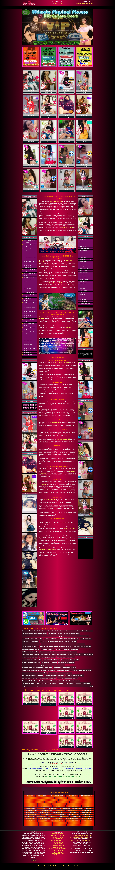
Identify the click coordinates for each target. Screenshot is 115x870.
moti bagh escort (89, 799)
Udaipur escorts (83, 261)
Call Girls (84, 7)
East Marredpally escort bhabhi (49, 662)
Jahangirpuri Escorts (77, 808)
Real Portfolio (50, 7)
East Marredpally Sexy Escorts (48, 678)
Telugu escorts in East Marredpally (31, 686)
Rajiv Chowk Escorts (29, 816)
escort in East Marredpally (67, 227)
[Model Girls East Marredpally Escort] (29, 208)
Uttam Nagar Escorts (45, 818)
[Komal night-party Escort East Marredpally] (29, 483)
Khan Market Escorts (87, 822)
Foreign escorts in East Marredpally (83, 654)
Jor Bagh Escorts (89, 808)
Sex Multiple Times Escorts (45, 636)
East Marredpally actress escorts (47, 657)
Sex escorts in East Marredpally (30, 657)
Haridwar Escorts (84, 279)
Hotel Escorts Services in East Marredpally (33, 665)
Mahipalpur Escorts (30, 812)
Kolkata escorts (83, 244)
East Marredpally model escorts (65, 654)
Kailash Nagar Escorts (46, 810)
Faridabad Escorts (88, 806)
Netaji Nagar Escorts (87, 812)
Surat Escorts (83, 292)
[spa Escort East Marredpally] (85, 507)
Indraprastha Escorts (60, 822)
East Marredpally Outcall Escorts (30, 683)
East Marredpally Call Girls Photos (49, 641)
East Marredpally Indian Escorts (30, 630)
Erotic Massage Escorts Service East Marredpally (34, 672)
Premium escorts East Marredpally (70, 659)
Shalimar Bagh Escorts (88, 816)
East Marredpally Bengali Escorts (67, 644)
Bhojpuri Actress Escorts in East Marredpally (67, 649)
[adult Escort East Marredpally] (29, 542)
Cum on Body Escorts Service (55, 633)
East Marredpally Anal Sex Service (83, 630)
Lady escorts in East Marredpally (51, 659)
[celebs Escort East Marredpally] (85, 470)
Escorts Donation (62, 7)
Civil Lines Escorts (59, 806)
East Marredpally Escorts (56, 201)
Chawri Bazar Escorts (45, 806)
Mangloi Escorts (73, 812)
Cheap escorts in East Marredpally (31, 654)
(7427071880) (75, 840)
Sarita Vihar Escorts (75, 816)
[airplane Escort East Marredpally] (85, 489)
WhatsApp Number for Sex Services (81, 646)
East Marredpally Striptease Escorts (62, 636)
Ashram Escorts (43, 820)
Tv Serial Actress (28, 352)
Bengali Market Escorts (72, 820)
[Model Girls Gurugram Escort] (31, 129)
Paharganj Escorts (46, 814)
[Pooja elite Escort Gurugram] (31, 178)
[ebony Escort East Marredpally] (85, 319)
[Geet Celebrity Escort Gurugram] (31, 154)
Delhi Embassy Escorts (31, 822)
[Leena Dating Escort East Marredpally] (29, 371)
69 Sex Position (81, 644)
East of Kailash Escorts (58, 804)
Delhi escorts (83, 257)
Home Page (25, 7)
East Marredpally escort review (48, 654)
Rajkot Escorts (83, 288)
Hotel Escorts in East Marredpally (30, 651)
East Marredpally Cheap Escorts (65, 630)
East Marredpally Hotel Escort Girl (48, 680)
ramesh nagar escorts (47, 797)
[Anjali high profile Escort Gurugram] (66, 154)
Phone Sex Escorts (28, 354)
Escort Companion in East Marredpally (55, 665)
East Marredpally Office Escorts (30, 680)
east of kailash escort (42, 799)
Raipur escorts (83, 263)
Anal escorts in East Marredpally (66, 662)
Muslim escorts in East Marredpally (31, 662)
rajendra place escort (87, 797)
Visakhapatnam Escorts (85, 303)
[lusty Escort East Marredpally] (85, 389)
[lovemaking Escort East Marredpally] (85, 526)
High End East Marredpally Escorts (63, 646)
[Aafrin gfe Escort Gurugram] (48, 178)
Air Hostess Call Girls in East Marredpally (32, 638)
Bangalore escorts (84, 241)
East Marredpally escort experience (66, 657)
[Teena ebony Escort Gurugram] (66, 178)
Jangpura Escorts (74, 822)
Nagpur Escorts (83, 281)
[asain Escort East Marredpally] (85, 338)
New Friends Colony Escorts (32, 814)
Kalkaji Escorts (59, 810)
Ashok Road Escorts (44, 804)
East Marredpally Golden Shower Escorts (32, 675)
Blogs (78, 865)
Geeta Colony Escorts (30, 808)
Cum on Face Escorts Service (71, 633)
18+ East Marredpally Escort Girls (30, 646)
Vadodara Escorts (84, 294)
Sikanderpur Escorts (30, 818)
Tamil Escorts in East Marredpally (30, 641)
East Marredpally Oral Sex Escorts (30, 678)
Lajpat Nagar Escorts (87, 810)
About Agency (34, 7)
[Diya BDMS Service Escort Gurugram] (84, 129)
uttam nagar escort (61, 797)
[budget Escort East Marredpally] (29, 579)
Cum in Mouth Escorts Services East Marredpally (34, 633)
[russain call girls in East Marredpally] (57, 301)
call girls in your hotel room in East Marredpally (34, 670)
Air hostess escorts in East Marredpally (32, 659)
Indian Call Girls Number (46, 646)
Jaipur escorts (83, 246)
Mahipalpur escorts (84, 266)
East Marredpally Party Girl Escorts (31, 644)
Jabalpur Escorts (83, 286)
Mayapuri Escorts (44, 812)
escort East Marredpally (54, 422)
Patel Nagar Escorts (60, 814)
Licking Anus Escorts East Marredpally (54, 675)
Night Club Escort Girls (29, 292)
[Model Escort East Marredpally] (85, 451)
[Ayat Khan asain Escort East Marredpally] (84, 178)
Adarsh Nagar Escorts (74, 804)
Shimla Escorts (83, 301)
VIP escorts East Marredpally (63, 439)
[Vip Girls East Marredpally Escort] (29, 226)
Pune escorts (83, 252)
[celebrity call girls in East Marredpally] (57, 346)
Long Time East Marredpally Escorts (74, 675)
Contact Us (72, 7)
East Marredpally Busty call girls (81, 636)
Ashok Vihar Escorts (30, 806)
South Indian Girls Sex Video (71, 638)
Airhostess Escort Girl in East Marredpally (80, 670)
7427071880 (59, 3)
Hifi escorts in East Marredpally (48, 683)
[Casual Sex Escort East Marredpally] (85, 411)
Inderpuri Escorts (53, 808)
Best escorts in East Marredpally (68, 651)
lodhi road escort (74, 797)
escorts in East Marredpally (51, 270)
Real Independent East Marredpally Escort (58, 670)
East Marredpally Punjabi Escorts (47, 630)
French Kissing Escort (29, 305)
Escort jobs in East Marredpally (65, 683)
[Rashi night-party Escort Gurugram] (84, 154)
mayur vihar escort (64, 799)
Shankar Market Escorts (72, 818)
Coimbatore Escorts (84, 268)
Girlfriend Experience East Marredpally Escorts (60, 672)
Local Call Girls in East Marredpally (31, 649)
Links (78, 7)
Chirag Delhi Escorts (87, 820)
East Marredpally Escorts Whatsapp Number (64, 667)
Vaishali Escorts (58, 818)
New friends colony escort (32, 797)
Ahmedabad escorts (84, 248)
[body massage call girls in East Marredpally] (57, 244)
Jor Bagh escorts (72, 795)
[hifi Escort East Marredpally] (29, 560)
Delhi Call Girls (29, 795)
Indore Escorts (83, 283)
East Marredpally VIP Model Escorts (68, 641)
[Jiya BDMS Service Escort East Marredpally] (29, 390)
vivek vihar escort (77, 799)
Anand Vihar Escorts (30, 820)
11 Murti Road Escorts (87, 818)
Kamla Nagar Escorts (73, 810)
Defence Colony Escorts (73, 806)
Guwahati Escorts (84, 274)
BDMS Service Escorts (29, 277)
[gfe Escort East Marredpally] (85, 225)
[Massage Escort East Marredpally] (85, 430)
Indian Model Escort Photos (48, 649)
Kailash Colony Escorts (31, 810)
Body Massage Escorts (29, 302)
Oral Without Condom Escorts (29, 636)
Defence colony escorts (86, 795)
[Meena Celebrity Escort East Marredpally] (29, 423)
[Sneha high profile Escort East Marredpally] (29, 464)
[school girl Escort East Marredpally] (29, 504)
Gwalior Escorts (83, 277)
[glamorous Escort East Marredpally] (85, 371)
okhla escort (54, 799)
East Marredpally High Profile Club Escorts (68, 680)
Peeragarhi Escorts (73, 814)
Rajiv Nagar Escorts (41, 816)
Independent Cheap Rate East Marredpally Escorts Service (37, 667)
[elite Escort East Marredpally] (85, 207)
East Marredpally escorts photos (67, 686)
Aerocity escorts (42, 795)
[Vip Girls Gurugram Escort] (48, 129)
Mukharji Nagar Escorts (58, 812)
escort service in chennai (85, 259)
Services (42, 7)
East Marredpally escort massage (49, 686)
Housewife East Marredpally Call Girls (53, 638)
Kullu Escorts (83, 299)
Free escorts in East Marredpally (84, 686)
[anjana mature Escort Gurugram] (48, 154)
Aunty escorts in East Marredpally (82, 683)
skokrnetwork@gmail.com (84, 3)
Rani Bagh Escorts (53, 816)
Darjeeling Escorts (84, 270)
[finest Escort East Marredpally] (29, 523)
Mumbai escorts (83, 239)
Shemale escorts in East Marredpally (49, 651)
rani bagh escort (29, 799)
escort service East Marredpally (62, 362)
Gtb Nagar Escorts (42, 808)
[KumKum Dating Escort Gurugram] (66, 129)
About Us (33, 860)
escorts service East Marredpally (47, 549)
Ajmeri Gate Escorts (87, 804)
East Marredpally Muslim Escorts (49, 644)
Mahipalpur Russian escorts (57, 795)
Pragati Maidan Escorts (87, 814)
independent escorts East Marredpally (58, 282)
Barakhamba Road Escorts (57, 820)
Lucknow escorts (83, 250)
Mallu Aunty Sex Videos (86, 638)
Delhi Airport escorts (31, 804)
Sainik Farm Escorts (63, 816)
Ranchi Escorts (83, 290)
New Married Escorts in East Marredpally (67, 678)
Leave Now (80, 356)
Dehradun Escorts (84, 272)
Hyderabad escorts (84, 255)
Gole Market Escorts (45, 822)
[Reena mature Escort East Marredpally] (29, 442)
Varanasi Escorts (84, 297)
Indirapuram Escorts (65, 808)
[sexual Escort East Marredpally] (29, 598)
